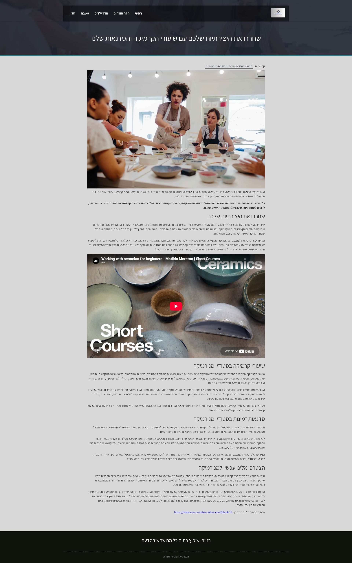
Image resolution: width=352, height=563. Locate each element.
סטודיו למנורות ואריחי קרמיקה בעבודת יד (229, 66)
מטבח (85, 13)
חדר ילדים (101, 13)
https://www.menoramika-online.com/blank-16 (203, 512)
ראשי (138, 13)
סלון (72, 13)
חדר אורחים (121, 13)
